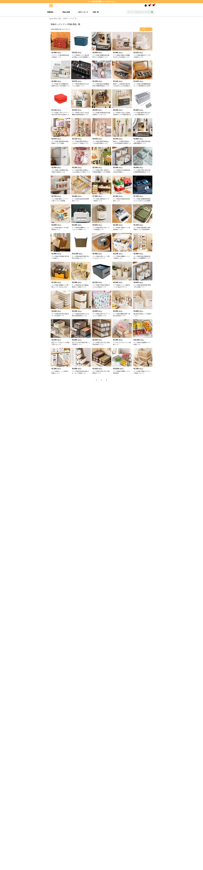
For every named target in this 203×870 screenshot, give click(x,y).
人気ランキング (83, 12)
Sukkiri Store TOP (55, 18)
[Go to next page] (106, 380)
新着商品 (50, 12)
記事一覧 (96, 12)
